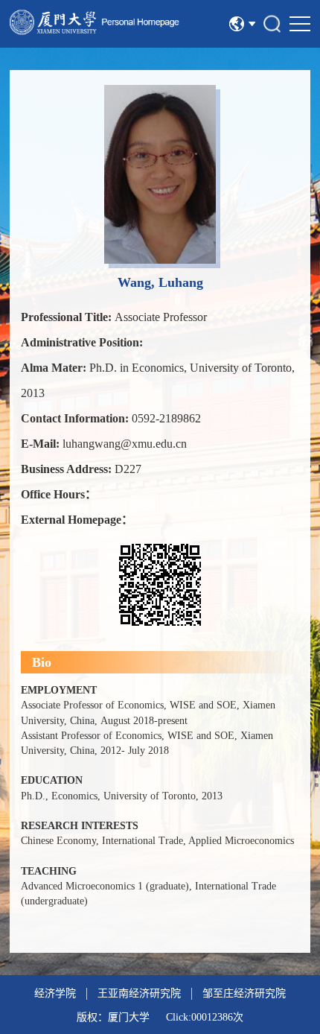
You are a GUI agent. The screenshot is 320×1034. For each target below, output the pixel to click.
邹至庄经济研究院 (244, 993)
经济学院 (55, 993)
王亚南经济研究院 (139, 993)
